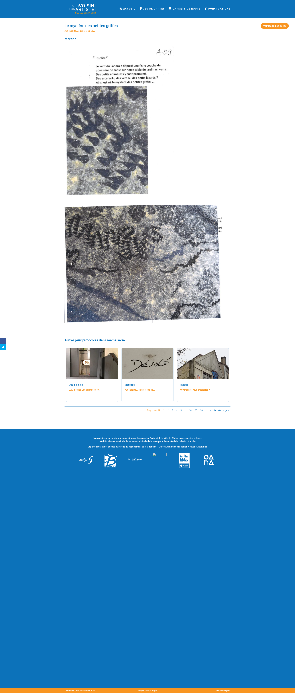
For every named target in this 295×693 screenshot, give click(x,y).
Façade (184, 384)
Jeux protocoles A (86, 31)
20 (196, 410)
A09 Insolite (70, 31)
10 (190, 410)
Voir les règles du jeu (274, 25)
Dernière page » (221, 410)
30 (201, 410)
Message (130, 384)
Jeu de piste (76, 384)
